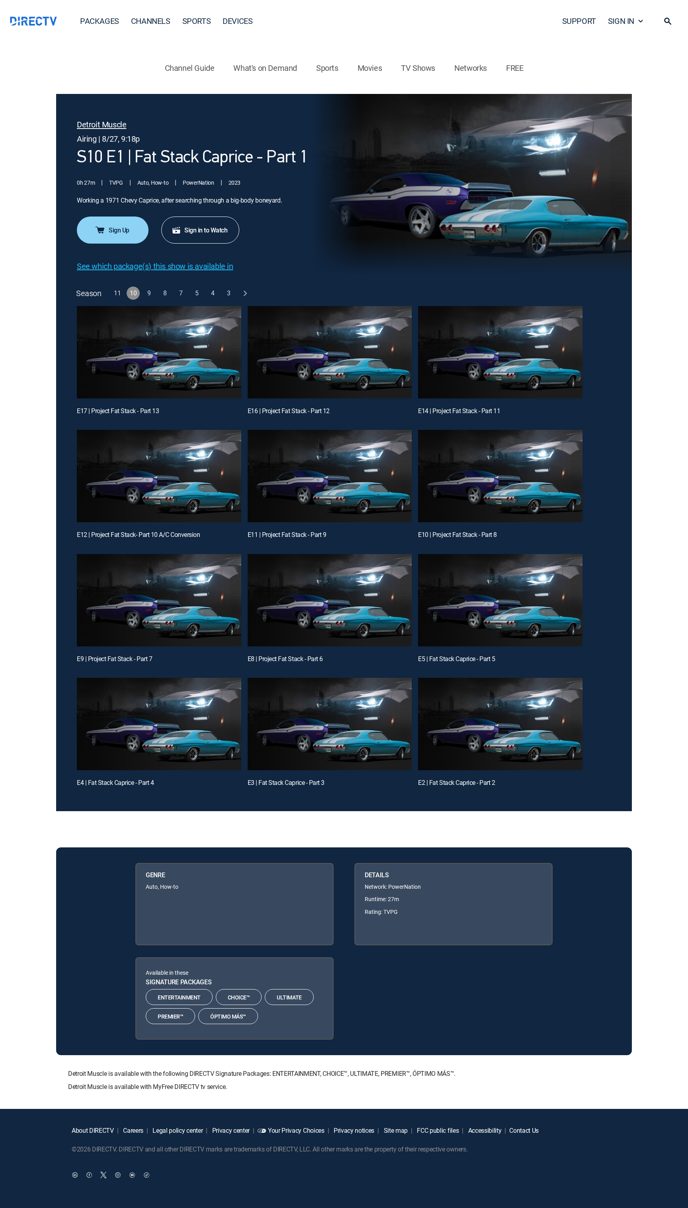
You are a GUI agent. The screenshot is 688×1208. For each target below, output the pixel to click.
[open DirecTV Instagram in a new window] (118, 1175)
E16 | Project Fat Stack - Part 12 (289, 410)
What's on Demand (265, 67)
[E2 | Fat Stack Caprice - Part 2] (500, 724)
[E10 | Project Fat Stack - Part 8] (500, 476)
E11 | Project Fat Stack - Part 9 (287, 534)
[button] (667, 21)
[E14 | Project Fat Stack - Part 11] (500, 352)
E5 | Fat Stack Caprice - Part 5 (456, 658)
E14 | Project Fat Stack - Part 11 (459, 410)
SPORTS (196, 21)
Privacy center (230, 1130)
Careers (132, 1130)
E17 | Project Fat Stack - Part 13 (118, 410)
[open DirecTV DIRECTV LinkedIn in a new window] (75, 1175)
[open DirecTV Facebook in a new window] (89, 1175)
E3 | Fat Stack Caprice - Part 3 (286, 782)
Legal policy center (177, 1130)
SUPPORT (579, 21)
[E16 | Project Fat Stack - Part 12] (330, 352)
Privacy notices (353, 1130)
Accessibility (484, 1130)
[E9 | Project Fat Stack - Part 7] (159, 600)
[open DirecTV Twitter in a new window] (103, 1175)
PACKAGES (99, 21)
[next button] (245, 293)
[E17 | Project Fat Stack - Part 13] (159, 352)
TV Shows (418, 67)
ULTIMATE (289, 997)
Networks (470, 67)
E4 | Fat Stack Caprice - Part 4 (115, 782)
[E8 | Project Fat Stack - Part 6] (330, 600)
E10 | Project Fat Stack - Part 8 (457, 534)
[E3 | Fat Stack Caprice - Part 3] (330, 724)
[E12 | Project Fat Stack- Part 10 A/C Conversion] (159, 476)
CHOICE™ (239, 997)
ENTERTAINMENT (179, 997)
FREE (514, 67)
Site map (395, 1130)
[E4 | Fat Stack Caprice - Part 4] (159, 724)
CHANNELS (150, 21)
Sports (327, 67)
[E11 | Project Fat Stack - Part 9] (330, 476)
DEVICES (237, 21)
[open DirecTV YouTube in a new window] (132, 1175)
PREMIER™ (170, 1016)
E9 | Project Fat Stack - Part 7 (114, 658)
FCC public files (437, 1130)
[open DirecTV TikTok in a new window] (146, 1175)
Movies (370, 67)
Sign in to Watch (205, 230)
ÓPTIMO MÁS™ (228, 1016)
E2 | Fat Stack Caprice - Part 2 (456, 782)
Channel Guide (190, 67)
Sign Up (119, 230)
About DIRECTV (93, 1130)
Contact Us (524, 1130)
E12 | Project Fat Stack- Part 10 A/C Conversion (138, 534)
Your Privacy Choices (296, 1130)
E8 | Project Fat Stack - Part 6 (285, 658)
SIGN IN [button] (621, 21)
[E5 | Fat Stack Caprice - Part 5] (500, 600)
